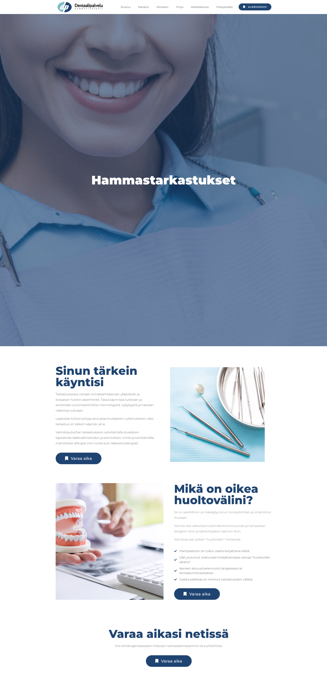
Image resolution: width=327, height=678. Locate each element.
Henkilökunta (200, 7)
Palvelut (143, 7)
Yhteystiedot (224, 7)
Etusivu (126, 7)
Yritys (179, 7)
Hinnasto (162, 7)
